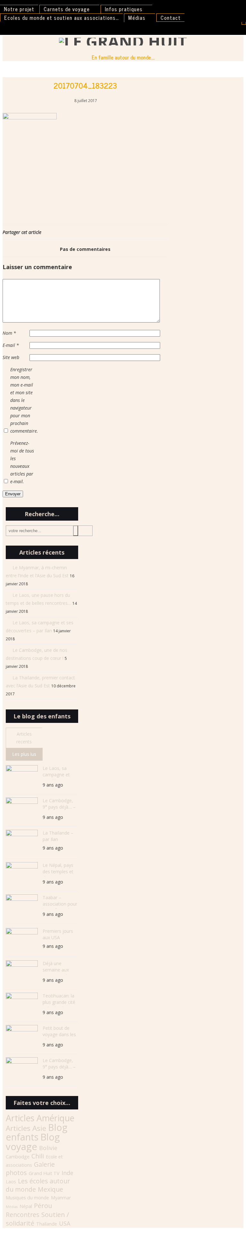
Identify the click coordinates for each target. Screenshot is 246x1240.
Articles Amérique (40, 1118)
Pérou (43, 1205)
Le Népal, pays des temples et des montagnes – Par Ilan (59, 869)
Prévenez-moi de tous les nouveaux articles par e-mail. (22, 462)
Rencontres (22, 1214)
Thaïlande (46, 1224)
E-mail (11, 345)
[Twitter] (159, 232)
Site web (11, 357)
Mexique (50, 1189)
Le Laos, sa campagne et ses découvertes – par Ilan (60, 772)
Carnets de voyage (67, 9)
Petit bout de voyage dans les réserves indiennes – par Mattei (59, 1032)
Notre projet (19, 9)
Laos (11, 1182)
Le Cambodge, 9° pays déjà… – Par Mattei (59, 804)
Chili (37, 1156)
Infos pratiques (124, 9)
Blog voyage (33, 1142)
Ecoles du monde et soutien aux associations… (61, 17)
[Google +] (163, 232)
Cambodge (17, 1157)
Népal (26, 1206)
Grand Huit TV (44, 1173)
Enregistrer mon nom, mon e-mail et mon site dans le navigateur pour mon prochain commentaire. (23, 400)
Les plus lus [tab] (24, 754)
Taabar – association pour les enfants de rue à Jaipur (60, 901)
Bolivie (48, 1148)
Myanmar (61, 1198)
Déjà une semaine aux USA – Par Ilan (57, 967)
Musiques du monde (27, 1198)
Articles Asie (26, 1128)
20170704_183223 (85, 85)
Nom (9, 333)
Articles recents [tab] (24, 738)
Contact (170, 17)
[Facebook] (156, 232)
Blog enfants (36, 1132)
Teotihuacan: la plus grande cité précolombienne (59, 1000)
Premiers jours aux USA (58, 934)
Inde (67, 1173)
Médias (136, 18)
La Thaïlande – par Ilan (58, 836)
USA (64, 1223)
